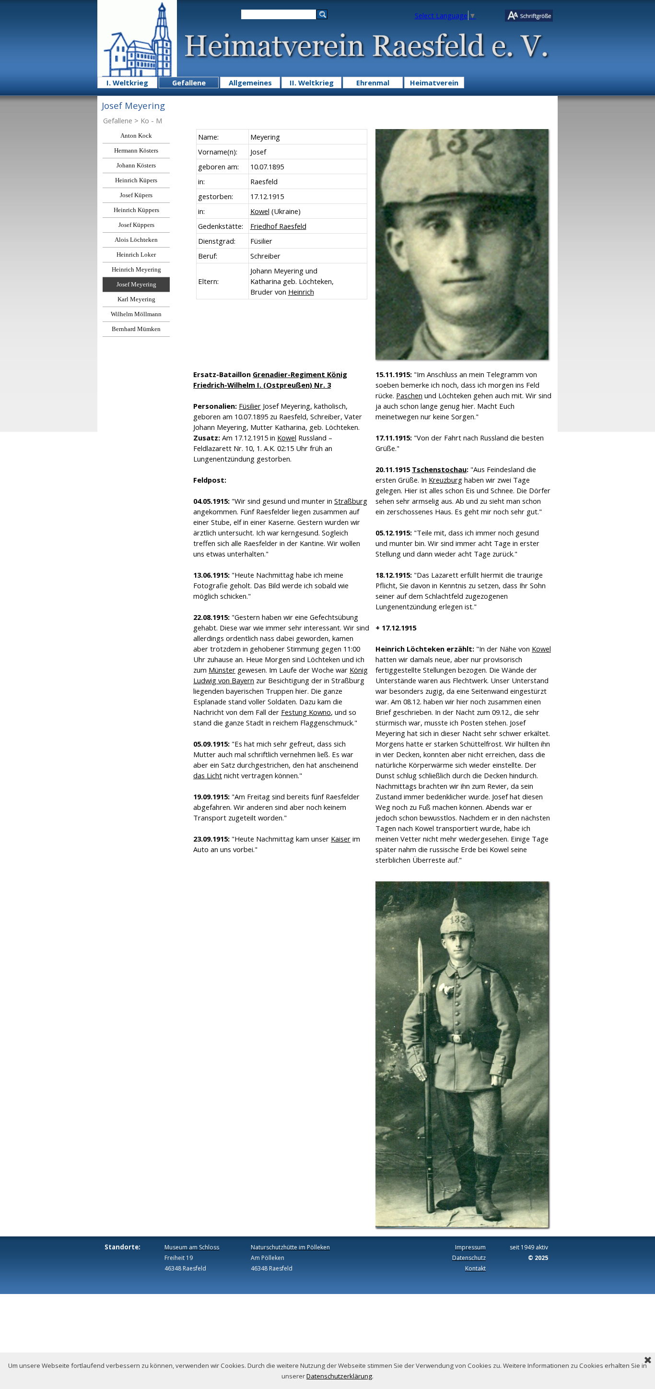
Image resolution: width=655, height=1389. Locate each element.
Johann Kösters (136, 165)
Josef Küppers (136, 224)
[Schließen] (648, 1360)
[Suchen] (322, 14)
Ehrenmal (372, 82)
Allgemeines (250, 82)
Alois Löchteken (136, 239)
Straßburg (350, 501)
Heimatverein (434, 82)
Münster (222, 670)
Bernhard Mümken (136, 328)
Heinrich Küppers (136, 210)
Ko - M (151, 120)
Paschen (409, 395)
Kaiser (341, 838)
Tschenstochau (439, 469)
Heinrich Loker (136, 254)
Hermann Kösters (136, 150)
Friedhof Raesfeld (278, 226)
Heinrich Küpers (136, 180)
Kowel (259, 211)
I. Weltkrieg (127, 82)
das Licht (207, 775)
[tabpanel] (281, 214)
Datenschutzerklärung (339, 1376)
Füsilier (250, 406)
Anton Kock (136, 135)
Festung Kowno (306, 712)
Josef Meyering (136, 284)
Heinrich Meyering (136, 269)
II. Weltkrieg (312, 82)
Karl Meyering (136, 299)
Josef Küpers (136, 195)
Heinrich (301, 292)
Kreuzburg (445, 480)
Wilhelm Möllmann (136, 314)
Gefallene (189, 82)
